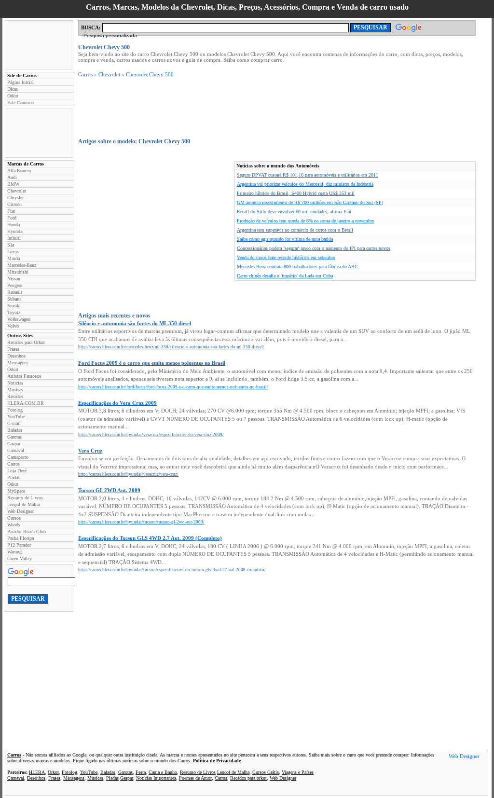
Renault (14, 292)
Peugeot (15, 285)
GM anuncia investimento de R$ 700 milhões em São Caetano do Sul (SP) (310, 202)
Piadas (13, 477)
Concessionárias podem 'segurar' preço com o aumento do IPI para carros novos (313, 248)
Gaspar (13, 443)
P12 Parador (19, 545)
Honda (13, 224)
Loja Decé (17, 470)
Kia (10, 245)
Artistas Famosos (24, 376)
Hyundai (15, 231)
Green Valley (19, 558)
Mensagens (17, 362)
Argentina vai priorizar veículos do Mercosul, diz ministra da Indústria (305, 184)
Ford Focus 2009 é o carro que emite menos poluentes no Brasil (151, 363)
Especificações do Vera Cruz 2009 (117, 403)
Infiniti (14, 238)
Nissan (13, 278)
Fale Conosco (20, 102)
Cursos (14, 518)
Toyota (13, 312)
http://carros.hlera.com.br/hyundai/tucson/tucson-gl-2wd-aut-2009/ (141, 522)
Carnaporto (17, 457)
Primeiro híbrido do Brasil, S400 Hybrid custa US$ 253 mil (296, 193)
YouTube (16, 416)
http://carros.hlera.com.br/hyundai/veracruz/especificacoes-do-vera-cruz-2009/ (151, 434)
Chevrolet (16, 190)
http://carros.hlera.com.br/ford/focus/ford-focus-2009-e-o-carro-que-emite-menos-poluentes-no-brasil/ (173, 387)
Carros (13, 464)
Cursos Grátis (265, 772)
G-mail (14, 423)
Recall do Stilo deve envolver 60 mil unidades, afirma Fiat (294, 211)
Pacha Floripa (20, 538)
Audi (12, 177)
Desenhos (16, 355)
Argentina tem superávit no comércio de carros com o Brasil (295, 230)
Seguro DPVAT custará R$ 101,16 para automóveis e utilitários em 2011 (307, 175)
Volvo (13, 326)
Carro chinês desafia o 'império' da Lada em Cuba (285, 275)
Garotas (14, 437)
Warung (14, 551)
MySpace (16, 491)
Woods (13, 524)
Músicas (95, 778)
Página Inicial (20, 82)
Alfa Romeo (19, 170)
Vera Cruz (90, 451)
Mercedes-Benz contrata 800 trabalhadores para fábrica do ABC (297, 266)
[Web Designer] (464, 757)
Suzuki (14, 305)
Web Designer (20, 511)
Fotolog (15, 410)
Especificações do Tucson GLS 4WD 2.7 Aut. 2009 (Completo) (150, 538)
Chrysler (15, 197)
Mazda (13, 258)
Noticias (15, 382)
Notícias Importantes (156, 778)
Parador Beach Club (26, 531)
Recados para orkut (248, 778)
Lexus (13, 251)
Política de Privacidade (217, 760)
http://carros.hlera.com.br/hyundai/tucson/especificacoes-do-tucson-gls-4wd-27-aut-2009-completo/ (172, 569)
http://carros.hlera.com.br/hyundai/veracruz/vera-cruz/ (128, 474)
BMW (13, 184)
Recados (15, 396)
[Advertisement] (39, 45)
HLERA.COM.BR (25, 403)
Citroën (14, 204)
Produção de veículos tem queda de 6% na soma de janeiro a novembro (305, 220)
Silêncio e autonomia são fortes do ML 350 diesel (134, 323)
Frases (13, 349)
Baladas (14, 430)
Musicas (15, 389)
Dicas (12, 89)
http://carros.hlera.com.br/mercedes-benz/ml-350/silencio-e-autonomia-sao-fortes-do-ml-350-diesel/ (171, 346)
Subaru (14, 299)
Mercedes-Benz (21, 265)
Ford (11, 217)
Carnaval (15, 450)
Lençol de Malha (23, 504)
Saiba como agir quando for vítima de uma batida (285, 239)
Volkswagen (18, 319)
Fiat (11, 211)
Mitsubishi (17, 272)
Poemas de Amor (195, 778)
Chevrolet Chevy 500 (150, 74)
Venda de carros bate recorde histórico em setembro (286, 257)
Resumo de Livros (25, 497)
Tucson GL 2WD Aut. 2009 (109, 490)
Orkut (12, 95)
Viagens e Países (298, 772)
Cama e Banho (163, 772)
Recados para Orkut (26, 342)
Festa (141, 772)
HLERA (37, 772)
